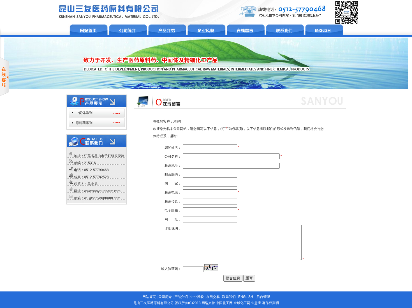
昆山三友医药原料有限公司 (153, 303)
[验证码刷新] (211, 267)
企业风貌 (197, 297)
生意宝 (256, 303)
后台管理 (263, 297)
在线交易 (213, 297)
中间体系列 (84, 113)
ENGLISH (245, 297)
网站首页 (149, 297)
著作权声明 (270, 303)
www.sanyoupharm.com (102, 191)
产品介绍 (181, 297)
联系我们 (229, 297)
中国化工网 (224, 303)
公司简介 (165, 297)
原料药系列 (84, 123)
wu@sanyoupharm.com (102, 198)
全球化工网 (241, 303)
